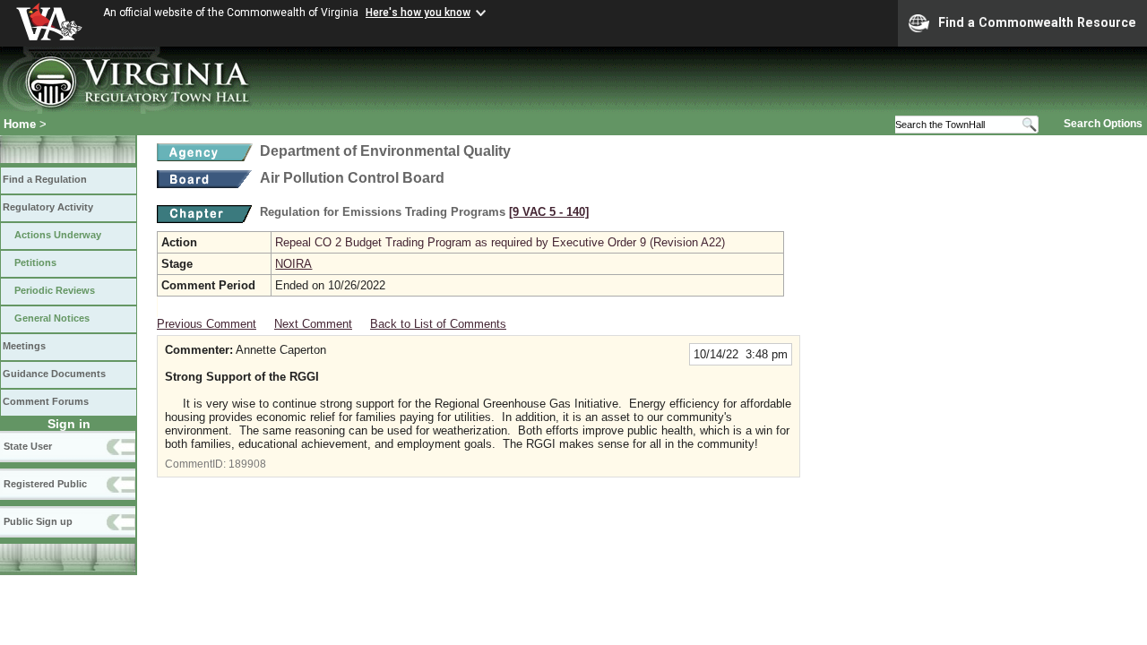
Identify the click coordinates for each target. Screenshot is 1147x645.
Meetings (24, 345)
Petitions (35, 262)
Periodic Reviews (54, 290)
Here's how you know (418, 12)
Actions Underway (57, 234)
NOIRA (293, 264)
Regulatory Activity (48, 207)
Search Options (1103, 123)
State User (28, 446)
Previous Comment (206, 324)
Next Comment (313, 324)
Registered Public (45, 483)
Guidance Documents (54, 373)
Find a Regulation (45, 179)
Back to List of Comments (438, 324)
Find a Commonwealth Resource (1037, 22)
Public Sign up (38, 521)
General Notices (52, 318)
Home (20, 124)
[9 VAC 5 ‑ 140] (549, 212)
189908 (247, 464)
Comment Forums (46, 401)
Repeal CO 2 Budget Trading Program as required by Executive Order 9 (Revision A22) (500, 242)
